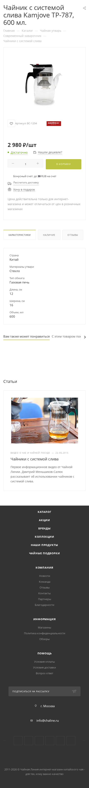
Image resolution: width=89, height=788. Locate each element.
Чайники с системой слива (35, 458)
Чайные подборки (44, 553)
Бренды (44, 528)
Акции (44, 520)
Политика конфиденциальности (44, 633)
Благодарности (44, 605)
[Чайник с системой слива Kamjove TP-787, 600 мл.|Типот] (44, 84)
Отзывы (72, 234)
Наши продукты (44, 545)
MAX (70, 740)
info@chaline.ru (47, 720)
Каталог (44, 512)
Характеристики (19, 234)
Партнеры (44, 599)
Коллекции (44, 537)
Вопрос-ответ (44, 673)
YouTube (28, 740)
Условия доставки (44, 667)
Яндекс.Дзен (49, 740)
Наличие (49, 234)
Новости (44, 576)
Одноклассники (39, 740)
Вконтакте (18, 740)
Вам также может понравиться (26, 336)
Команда (44, 581)
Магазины (44, 627)
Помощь (44, 653)
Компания (44, 567)
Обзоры (44, 639)
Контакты (44, 593)
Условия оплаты (44, 661)
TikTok (60, 740)
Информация (44, 619)
